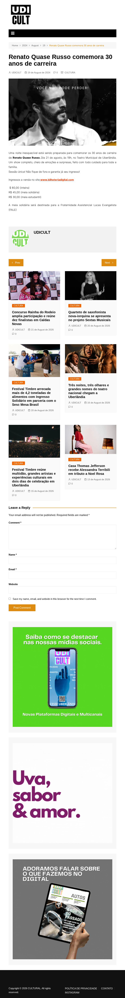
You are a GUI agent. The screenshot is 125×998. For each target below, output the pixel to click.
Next (107, 262)
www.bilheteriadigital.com (57, 179)
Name (13, 554)
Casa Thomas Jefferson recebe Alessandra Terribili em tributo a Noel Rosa (89, 469)
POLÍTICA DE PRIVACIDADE (81, 988)
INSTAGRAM (72, 992)
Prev (17, 262)
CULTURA (70, 72)
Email (13, 569)
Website (13, 584)
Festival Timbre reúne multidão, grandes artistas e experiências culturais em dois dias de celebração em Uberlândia (34, 477)
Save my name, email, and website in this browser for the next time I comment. (55, 598)
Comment (15, 522)
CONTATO (107, 988)
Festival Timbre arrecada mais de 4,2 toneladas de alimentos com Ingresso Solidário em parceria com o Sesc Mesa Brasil (34, 396)
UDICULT (16, 72)
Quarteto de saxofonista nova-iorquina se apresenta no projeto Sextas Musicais (89, 316)
